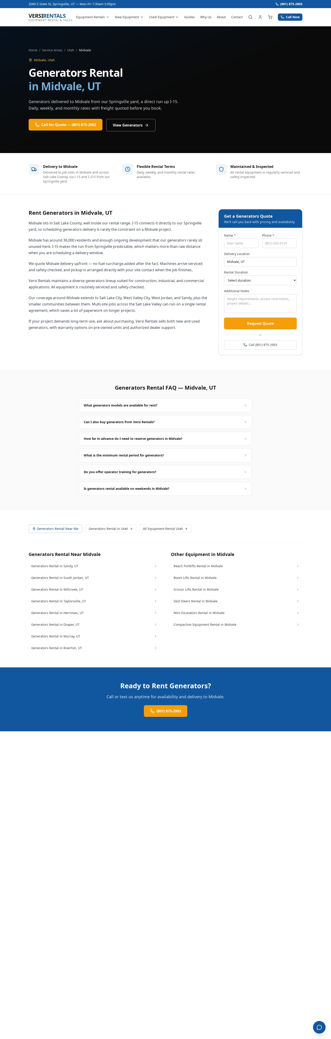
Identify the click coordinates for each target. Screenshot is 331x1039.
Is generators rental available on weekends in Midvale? (126, 488)
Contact (237, 17)
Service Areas (52, 50)
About (221, 17)
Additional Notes (236, 291)
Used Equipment (161, 17)
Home (33, 50)
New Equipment (127, 17)
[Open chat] (319, 1027)
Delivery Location (237, 254)
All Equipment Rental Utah (163, 528)
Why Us (205, 17)
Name (230, 235)
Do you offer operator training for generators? (120, 472)
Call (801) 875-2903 (263, 345)
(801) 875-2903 (291, 4)
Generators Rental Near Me (57, 528)
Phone (268, 235)
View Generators (128, 125)
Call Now (293, 17)
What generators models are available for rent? (120, 405)
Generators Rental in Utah (108, 528)
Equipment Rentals (90, 17)
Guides (189, 17)
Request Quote (260, 323)
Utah (70, 50)
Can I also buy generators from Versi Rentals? (119, 422)
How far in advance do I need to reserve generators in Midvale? (133, 438)
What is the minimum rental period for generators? (124, 455)
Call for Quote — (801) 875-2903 (68, 124)
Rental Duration (236, 272)
